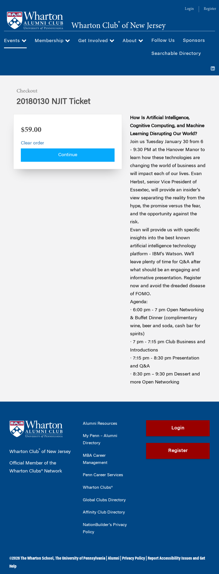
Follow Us (163, 40)
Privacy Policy (133, 558)
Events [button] (13, 41)
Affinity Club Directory (104, 512)
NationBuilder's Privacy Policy (105, 528)
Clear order (32, 143)
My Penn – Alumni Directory (100, 439)
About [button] (130, 41)
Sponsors (194, 40)
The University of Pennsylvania (80, 558)
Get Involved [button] (94, 41)
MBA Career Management (95, 459)
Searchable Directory (176, 53)
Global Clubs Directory (104, 500)
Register (210, 9)
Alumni (113, 558)
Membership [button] (50, 41)
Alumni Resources (100, 424)
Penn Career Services (103, 475)
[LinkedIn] (213, 69)
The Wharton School (37, 558)
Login (189, 9)
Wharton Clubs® (98, 488)
